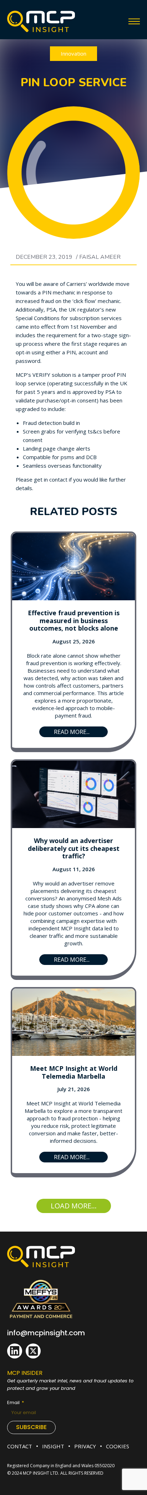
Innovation (73, 53)
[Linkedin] (14, 1351)
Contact (19, 1446)
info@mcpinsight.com (46, 1333)
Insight (53, 1446)
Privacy (85, 1446)
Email (14, 1402)
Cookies (117, 1446)
